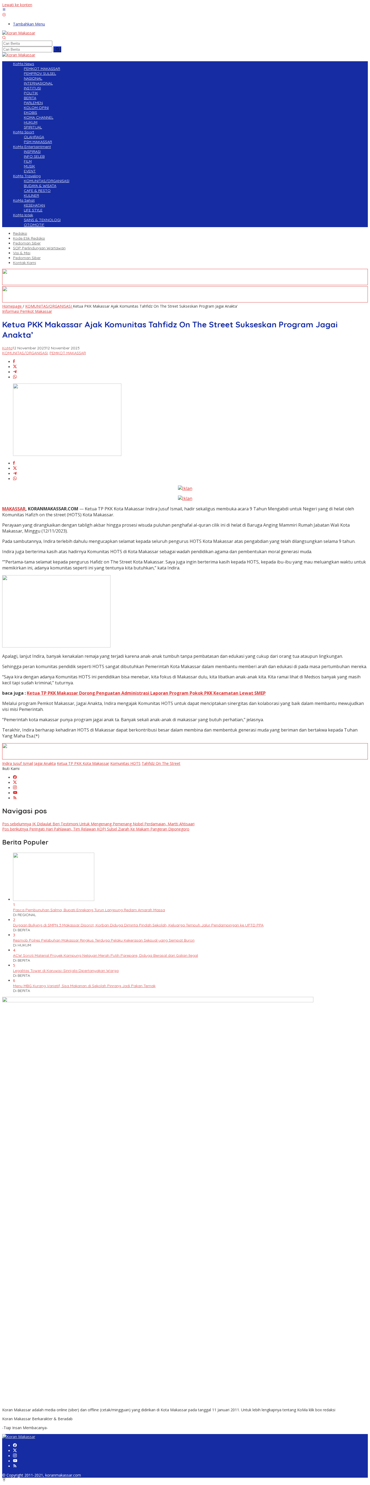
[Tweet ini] (15, 366)
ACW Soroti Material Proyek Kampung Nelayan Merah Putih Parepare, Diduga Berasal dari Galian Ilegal (105, 955)
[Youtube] (15, 792)
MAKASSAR (13, 509)
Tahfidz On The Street (161, 763)
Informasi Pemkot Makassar (27, 311)
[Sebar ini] (14, 361)
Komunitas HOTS (125, 763)
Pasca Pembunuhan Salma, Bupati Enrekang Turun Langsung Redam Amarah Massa (89, 909)
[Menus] (4, 9)
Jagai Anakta (45, 763)
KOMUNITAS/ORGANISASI (25, 352)
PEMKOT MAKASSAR (68, 352)
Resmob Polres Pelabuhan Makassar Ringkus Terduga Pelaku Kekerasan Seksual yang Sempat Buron (103, 940)
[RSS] (15, 798)
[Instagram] (15, 787)
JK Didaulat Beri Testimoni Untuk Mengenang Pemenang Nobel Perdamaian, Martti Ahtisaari (98, 823)
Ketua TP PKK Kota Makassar (83, 763)
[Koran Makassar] (18, 33)
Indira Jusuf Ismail (17, 763)
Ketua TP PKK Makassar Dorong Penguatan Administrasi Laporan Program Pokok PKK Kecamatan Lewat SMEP (146, 693)
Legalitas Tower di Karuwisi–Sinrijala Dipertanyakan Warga (66, 970)
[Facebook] (15, 777)
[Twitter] (15, 782)
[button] (57, 49)
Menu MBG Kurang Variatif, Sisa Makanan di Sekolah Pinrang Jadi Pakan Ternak (84, 985)
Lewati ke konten (17, 4)
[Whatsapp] (15, 377)
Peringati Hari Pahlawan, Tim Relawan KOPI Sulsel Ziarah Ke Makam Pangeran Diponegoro (95, 829)
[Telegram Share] (15, 372)
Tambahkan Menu (29, 24)
